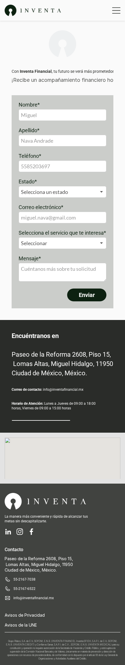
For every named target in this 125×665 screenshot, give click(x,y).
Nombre (29, 104)
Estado (28, 181)
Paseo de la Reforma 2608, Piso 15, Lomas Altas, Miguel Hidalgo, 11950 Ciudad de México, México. (63, 364)
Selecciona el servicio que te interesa (62, 233)
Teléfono (30, 156)
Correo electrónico (41, 207)
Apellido (29, 130)
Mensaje (30, 258)
